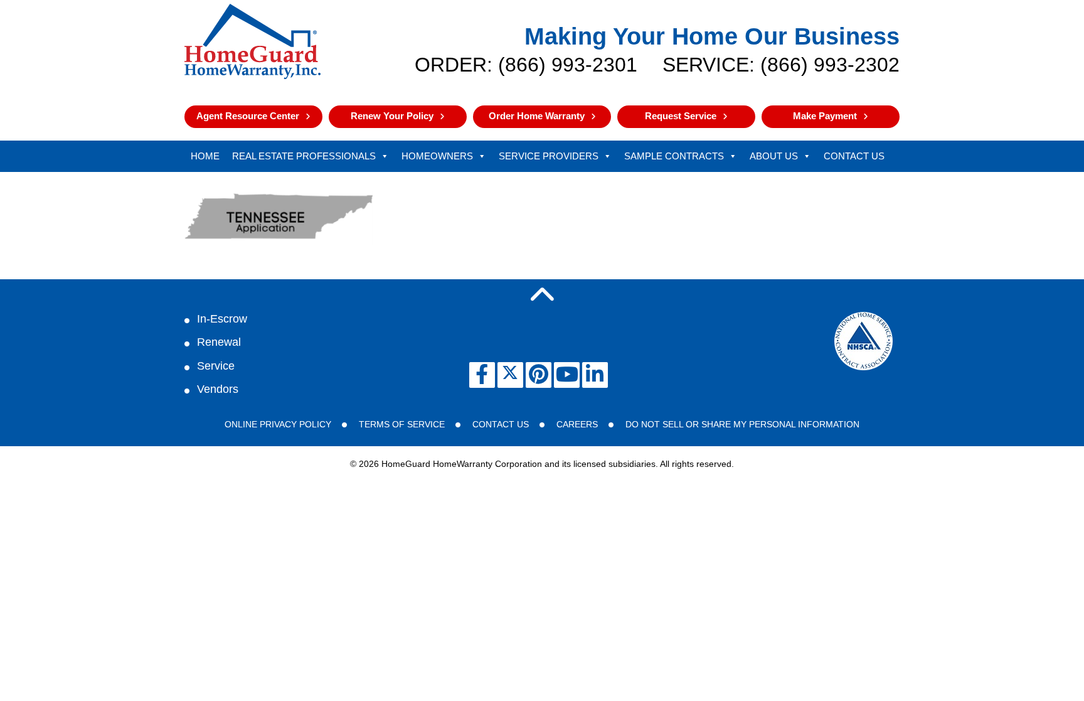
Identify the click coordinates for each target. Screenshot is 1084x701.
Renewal (219, 342)
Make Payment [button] (825, 115)
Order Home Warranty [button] (537, 115)
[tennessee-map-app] (278, 241)
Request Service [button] (680, 115)
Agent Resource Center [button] (247, 115)
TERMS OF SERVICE (402, 424)
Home (205, 156)
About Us (774, 156)
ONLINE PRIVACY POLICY (278, 424)
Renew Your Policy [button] (392, 115)
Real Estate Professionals (304, 156)
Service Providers (548, 156)
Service (216, 366)
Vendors (217, 389)
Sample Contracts (674, 156)
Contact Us (854, 156)
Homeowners (437, 156)
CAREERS (577, 424)
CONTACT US (500, 424)
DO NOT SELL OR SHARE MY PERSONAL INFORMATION (742, 424)
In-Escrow (222, 319)
